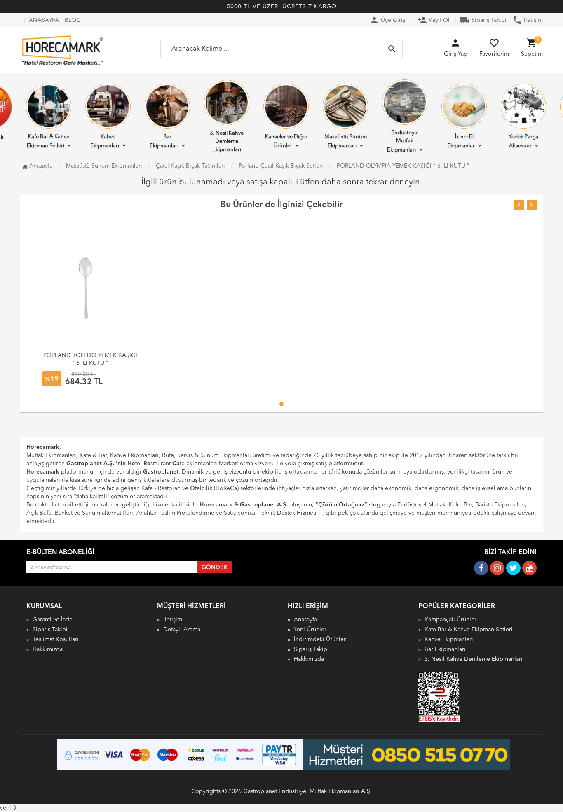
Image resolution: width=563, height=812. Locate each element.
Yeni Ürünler (310, 629)
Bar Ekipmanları (164, 141)
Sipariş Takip (310, 649)
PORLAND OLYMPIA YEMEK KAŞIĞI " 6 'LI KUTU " (403, 166)
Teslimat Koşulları (56, 639)
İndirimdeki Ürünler (320, 639)
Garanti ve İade (53, 620)
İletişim (527, 20)
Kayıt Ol (433, 20)
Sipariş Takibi (483, 20)
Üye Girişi (388, 20)
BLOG (73, 20)
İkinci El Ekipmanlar (461, 141)
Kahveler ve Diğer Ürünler (286, 141)
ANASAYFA (44, 20)
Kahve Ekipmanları (104, 141)
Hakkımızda (48, 649)
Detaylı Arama (181, 629)
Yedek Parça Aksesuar (523, 141)
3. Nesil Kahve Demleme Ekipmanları (227, 141)
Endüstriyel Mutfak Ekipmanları (402, 141)
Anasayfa (40, 166)
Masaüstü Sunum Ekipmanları (345, 141)
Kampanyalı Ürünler (450, 620)
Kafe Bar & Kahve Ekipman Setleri (48, 141)
